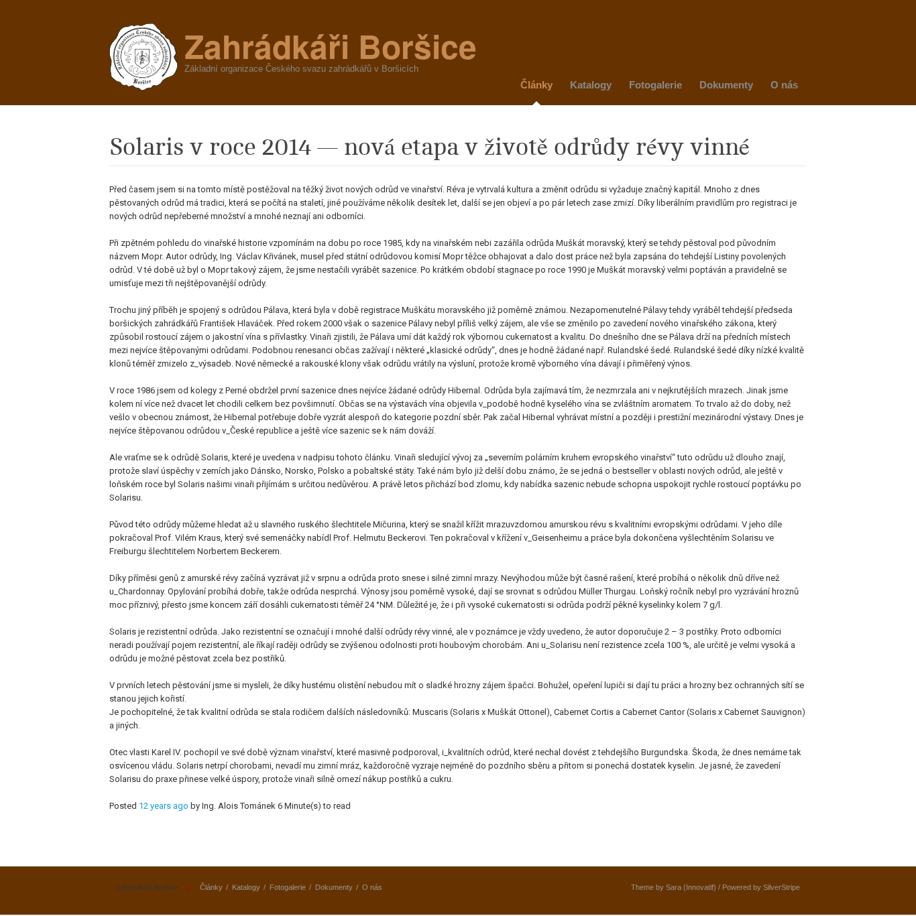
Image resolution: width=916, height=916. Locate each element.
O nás (784, 84)
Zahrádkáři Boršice (147, 887)
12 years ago (163, 806)
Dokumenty (726, 84)
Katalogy (591, 84)
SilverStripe (781, 887)
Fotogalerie (655, 84)
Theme (642, 887)
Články (536, 84)
